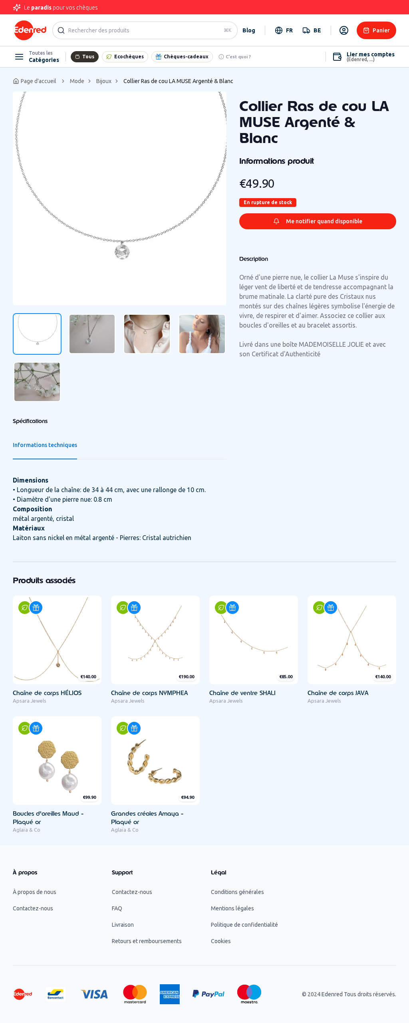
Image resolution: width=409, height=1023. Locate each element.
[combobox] (284, 30)
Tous (88, 56)
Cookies (221, 941)
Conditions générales (237, 892)
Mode (77, 81)
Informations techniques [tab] (45, 445)
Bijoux (103, 81)
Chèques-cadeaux (186, 56)
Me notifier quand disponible (324, 221)
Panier (381, 30)
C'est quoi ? (238, 56)
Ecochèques (129, 56)
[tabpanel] (119, 198)
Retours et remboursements (147, 941)
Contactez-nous (33, 908)
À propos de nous (34, 892)
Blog (248, 30)
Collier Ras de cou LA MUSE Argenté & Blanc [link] (178, 81)
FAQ (117, 908)
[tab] (37, 334)
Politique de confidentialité (244, 925)
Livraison (123, 925)
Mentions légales (232, 908)
